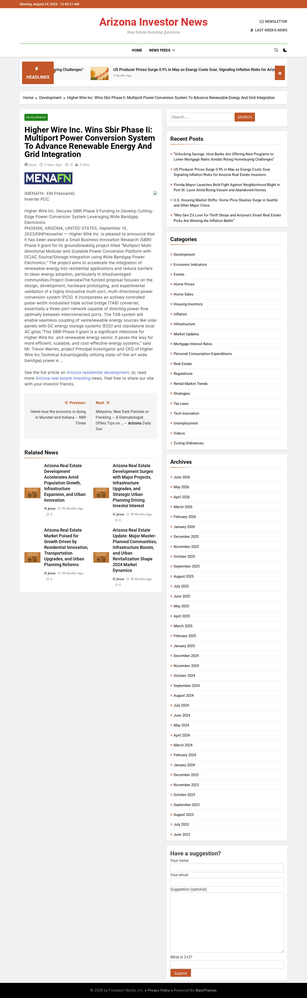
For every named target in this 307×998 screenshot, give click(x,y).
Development (36, 117)
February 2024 (185, 755)
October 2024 (184, 675)
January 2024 (184, 765)
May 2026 (181, 487)
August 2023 (184, 814)
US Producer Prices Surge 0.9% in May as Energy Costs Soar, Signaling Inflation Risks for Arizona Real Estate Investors (189, 69)
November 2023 (186, 785)
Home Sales (183, 294)
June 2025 (182, 596)
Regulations (183, 373)
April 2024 (182, 735)
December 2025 (186, 536)
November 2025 (186, 547)
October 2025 (184, 556)
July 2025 (181, 586)
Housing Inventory (188, 304)
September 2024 (187, 686)
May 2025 (181, 606)
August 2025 (184, 576)
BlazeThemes (205, 990)
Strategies (182, 393)
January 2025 (184, 646)
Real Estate (183, 364)
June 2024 (182, 715)
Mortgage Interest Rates (193, 344)
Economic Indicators (190, 264)
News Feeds (159, 50)
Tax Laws (181, 403)
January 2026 (184, 527)
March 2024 (183, 745)
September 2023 (187, 805)
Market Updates (186, 334)
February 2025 (185, 636)
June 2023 (182, 834)
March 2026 (183, 507)
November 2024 (186, 666)
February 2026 (185, 517)
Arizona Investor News (153, 22)
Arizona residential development (98, 372)
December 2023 (186, 775)
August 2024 (184, 695)
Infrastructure (184, 324)
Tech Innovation (186, 413)
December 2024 (186, 656)
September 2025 (187, 566)
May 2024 (181, 725)
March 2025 (183, 626)
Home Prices (184, 284)
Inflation (180, 314)
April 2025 (182, 616)
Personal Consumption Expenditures (203, 354)
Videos (179, 433)
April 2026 (182, 497)
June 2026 (182, 477)
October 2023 (184, 795)
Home (137, 50)
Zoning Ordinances (189, 443)
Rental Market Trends (191, 384)
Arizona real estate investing (62, 378)
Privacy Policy (159, 990)
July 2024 (181, 705)
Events (179, 274)
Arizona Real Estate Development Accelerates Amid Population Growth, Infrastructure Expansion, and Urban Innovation (65, 483)
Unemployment (186, 423)
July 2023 (181, 824)
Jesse (33, 164)
